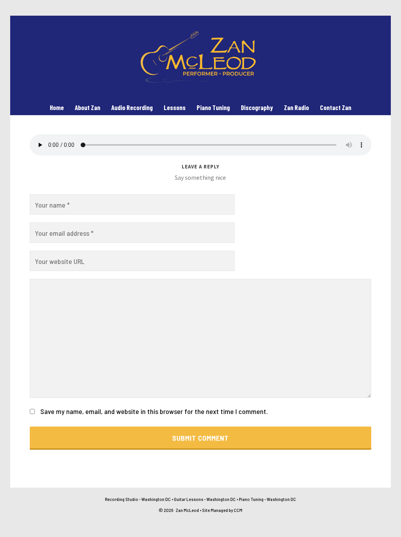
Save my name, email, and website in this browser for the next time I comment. (154, 411)
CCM (238, 510)
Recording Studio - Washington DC (138, 499)
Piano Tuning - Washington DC (267, 499)
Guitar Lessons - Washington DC (205, 499)
